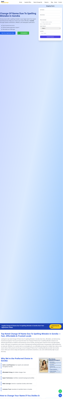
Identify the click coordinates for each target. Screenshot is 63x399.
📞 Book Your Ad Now (55, 326)
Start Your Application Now (7, 33)
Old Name (42, 9)
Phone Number (43, 19)
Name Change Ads (38, 2)
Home (20, 2)
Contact (60, 2)
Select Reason (43, 26)
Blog (52, 2)
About (55, 2)
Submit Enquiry (50, 37)
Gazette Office (27, 2)
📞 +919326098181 (23, 33)
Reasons (46, 2)
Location (42, 31)
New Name (42, 14)
